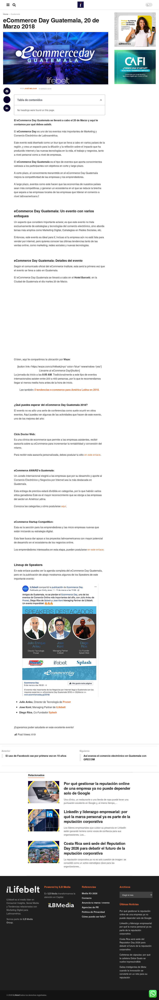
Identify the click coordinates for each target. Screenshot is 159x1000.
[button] (6, 91)
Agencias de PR (90, 907)
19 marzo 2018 (45, 88)
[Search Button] (14, 4)
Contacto (87, 898)
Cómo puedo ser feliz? (94, 916)
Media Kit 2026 (89, 893)
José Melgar (30, 88)
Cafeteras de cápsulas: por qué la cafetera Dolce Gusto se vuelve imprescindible (135, 958)
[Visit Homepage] (80, 5)
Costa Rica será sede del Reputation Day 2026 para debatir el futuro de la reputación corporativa (94, 848)
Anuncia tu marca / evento (96, 902)
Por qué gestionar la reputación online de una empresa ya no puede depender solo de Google (97, 788)
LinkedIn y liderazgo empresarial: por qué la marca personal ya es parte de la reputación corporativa (97, 816)
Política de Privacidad (93, 911)
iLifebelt (16, 995)
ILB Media (52, 893)
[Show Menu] (8, 4)
